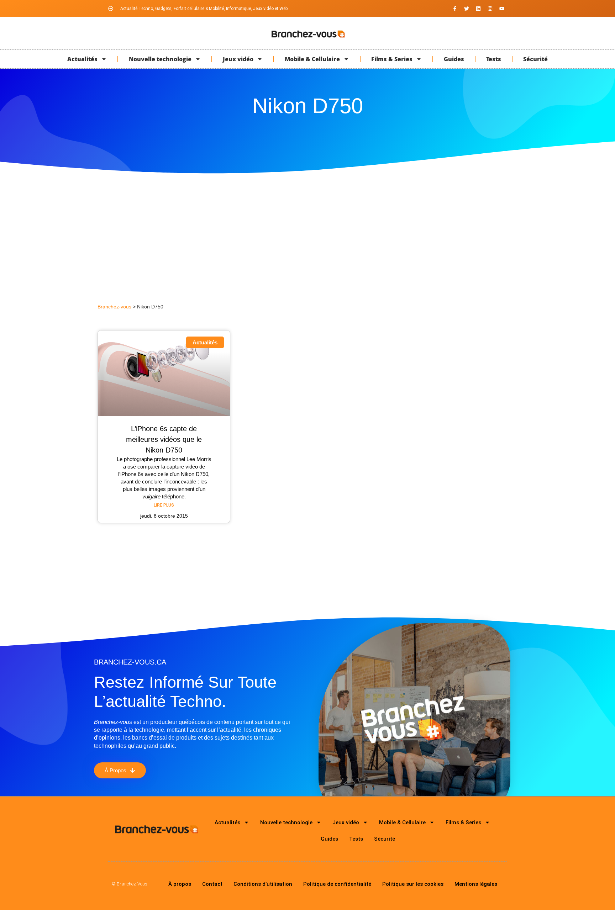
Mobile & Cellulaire (312, 59)
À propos (179, 884)
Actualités (82, 59)
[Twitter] (467, 9)
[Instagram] (490, 9)
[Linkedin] (478, 9)
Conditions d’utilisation (262, 884)
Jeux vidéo (238, 59)
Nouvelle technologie (160, 59)
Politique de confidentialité (337, 884)
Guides (454, 59)
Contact (212, 884)
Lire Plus (164, 505)
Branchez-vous (114, 306)
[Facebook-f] (455, 9)
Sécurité (535, 59)
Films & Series (391, 59)
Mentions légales (475, 884)
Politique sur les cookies (412, 884)
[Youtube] (502, 9)
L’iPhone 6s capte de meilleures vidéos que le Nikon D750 (164, 439)
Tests (493, 59)
